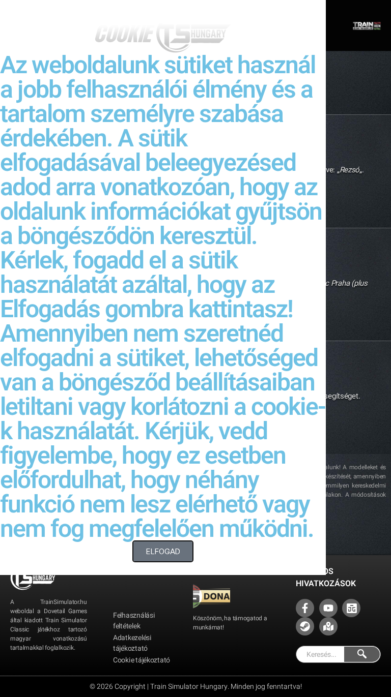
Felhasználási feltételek (134, 620)
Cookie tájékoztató (141, 660)
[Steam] (305, 626)
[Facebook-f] (305, 608)
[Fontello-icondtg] (351, 608)
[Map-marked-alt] (328, 626)
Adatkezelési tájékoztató (132, 643)
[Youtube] (328, 608)
